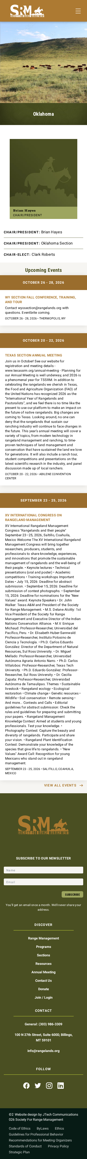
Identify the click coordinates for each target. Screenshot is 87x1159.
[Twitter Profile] (38, 1085)
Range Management (43, 938)
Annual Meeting (43, 972)
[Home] (27, 10)
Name (11, 864)
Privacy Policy (58, 1146)
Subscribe (72, 894)
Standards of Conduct (25, 1146)
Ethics (59, 1128)
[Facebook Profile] (26, 1085)
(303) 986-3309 (50, 1024)
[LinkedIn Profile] (60, 1085)
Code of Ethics (19, 1128)
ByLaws (43, 1128)
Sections (43, 955)
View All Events (60, 785)
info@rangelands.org (43, 1051)
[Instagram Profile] (49, 1085)
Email (11, 875)
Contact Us (43, 981)
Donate (43, 989)
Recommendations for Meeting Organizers (40, 1140)
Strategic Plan (19, 1152)
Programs (43, 947)
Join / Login (44, 997)
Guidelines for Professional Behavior (36, 1134)
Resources (43, 964)
